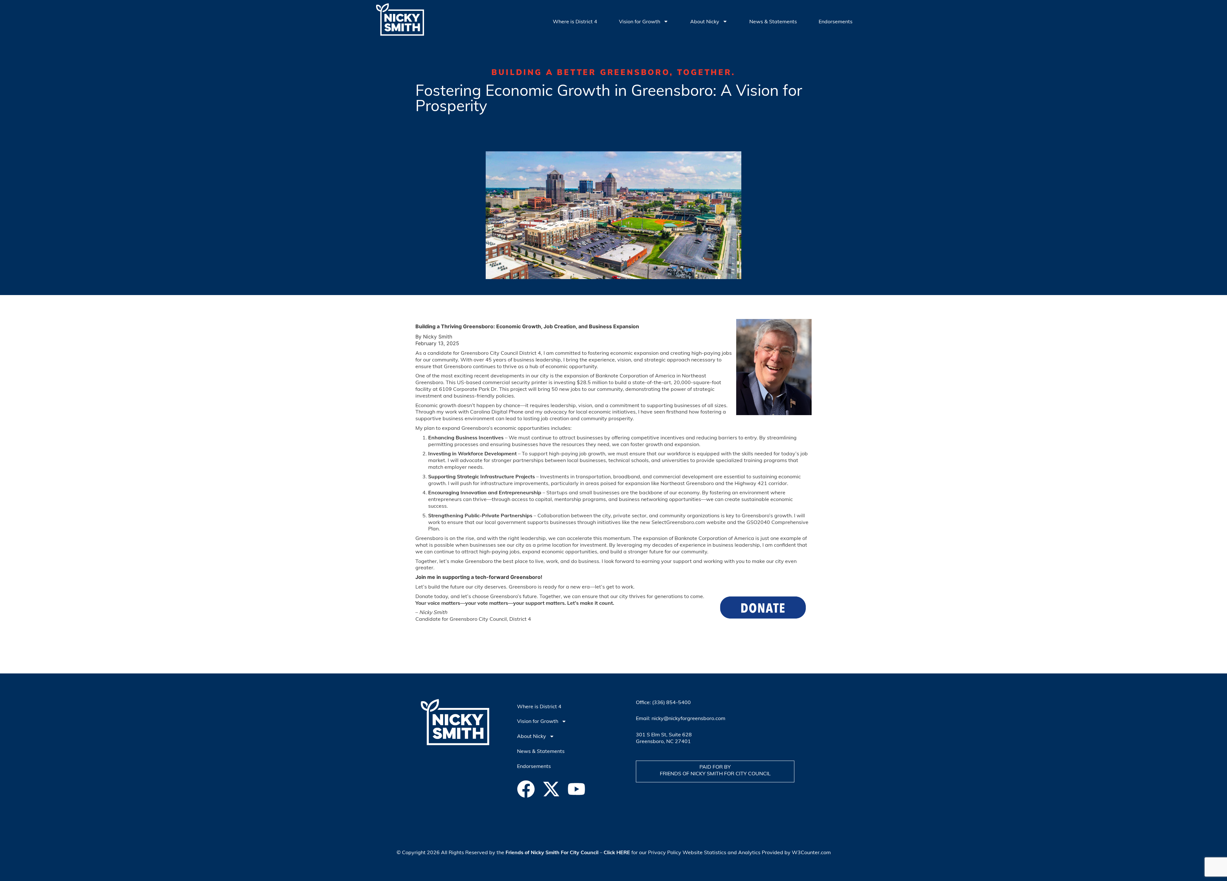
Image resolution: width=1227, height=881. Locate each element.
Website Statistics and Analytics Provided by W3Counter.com (757, 852)
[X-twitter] (551, 789)
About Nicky (704, 21)
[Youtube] (576, 789)
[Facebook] (526, 789)
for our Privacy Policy (642, 852)
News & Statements (773, 21)
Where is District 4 (575, 21)
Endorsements (836, 21)
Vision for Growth (639, 21)
